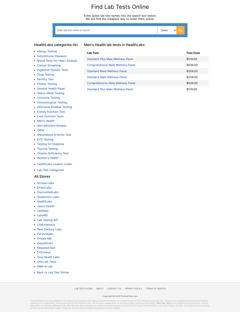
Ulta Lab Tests (46, 261)
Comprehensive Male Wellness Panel (111, 65)
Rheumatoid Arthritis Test (54, 134)
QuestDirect (45, 243)
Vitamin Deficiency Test (53, 153)
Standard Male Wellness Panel (107, 71)
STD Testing (45, 139)
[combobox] (120, 30)
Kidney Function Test (51, 111)
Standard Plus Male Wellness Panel (110, 59)
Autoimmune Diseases (51, 56)
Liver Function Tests (50, 116)
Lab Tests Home (83, 288)
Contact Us (114, 288)
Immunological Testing (52, 102)
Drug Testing (45, 74)
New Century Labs (49, 229)
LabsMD (42, 215)
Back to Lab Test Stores (53, 272)
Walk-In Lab (45, 266)
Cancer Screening (49, 65)
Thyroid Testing (47, 148)
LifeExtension (46, 224)
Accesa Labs (45, 183)
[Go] (180, 30)
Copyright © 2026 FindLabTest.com (120, 296)
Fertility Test (45, 79)
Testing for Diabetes (50, 144)
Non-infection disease (51, 125)
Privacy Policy (133, 288)
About (100, 288)
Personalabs (45, 234)
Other (40, 130)
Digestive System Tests (52, 70)
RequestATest (46, 247)
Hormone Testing (48, 97)
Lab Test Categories (50, 170)
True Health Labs (48, 257)
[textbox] (77, 30)
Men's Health (45, 121)
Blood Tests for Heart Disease (57, 60)
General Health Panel (51, 88)
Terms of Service (156, 288)
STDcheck (44, 252)
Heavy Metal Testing (50, 93)
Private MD (44, 238)
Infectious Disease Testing (54, 107)
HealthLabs (44, 201)
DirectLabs (44, 187)
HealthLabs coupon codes (54, 164)
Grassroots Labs (48, 197)
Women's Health (48, 158)
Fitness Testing (47, 84)
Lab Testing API (47, 220)
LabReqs (42, 210)
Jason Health (45, 206)
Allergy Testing (47, 51)
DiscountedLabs (48, 192)
